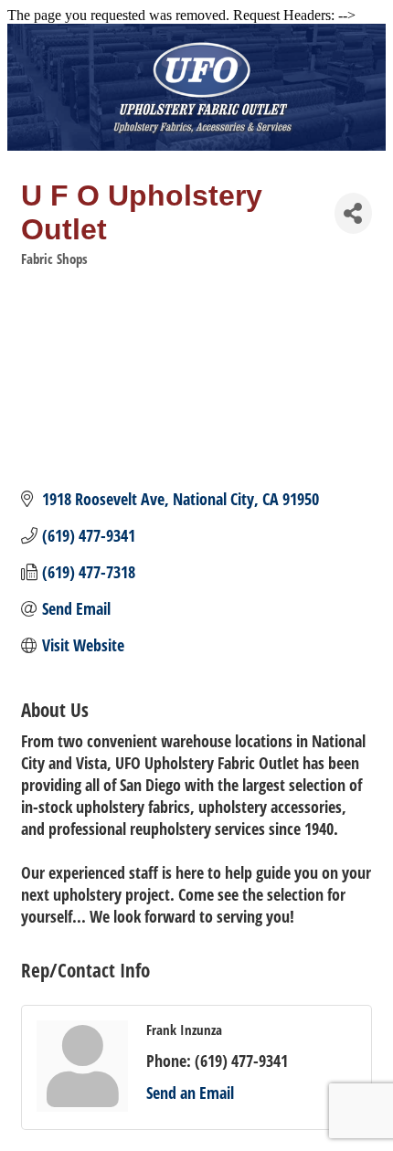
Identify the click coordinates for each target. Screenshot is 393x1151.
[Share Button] (353, 213)
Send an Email (190, 1092)
